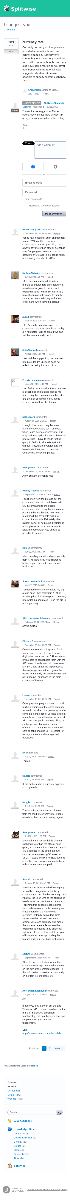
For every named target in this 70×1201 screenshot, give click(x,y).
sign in (34, 1066)
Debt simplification (23, 1137)
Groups (17, 1146)
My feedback (13, 1090)
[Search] (60, 1112)
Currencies (19, 1133)
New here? (44, 205)
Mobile (10, 1095)
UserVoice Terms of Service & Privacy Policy (47, 1189)
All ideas (12, 1086)
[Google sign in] (55, 166)
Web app (12, 1099)
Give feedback (23, 1120)
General (12, 1082)
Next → (59, 1048)
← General (9, 29)
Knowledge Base (24, 1129)
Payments (19, 1154)
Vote (11, 52)
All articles (19, 1158)
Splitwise (19, 1165)
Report (57, 233)
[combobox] (33, 1112)
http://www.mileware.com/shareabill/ (41, 1033)
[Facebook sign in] (33, 166)
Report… (46, 94)
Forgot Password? (33, 199)
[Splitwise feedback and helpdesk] (20, 8)
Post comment (54, 213)
